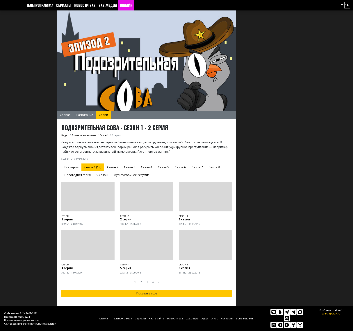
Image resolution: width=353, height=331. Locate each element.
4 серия (67, 268)
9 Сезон (102, 175)
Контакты (227, 318)
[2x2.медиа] (293, 312)
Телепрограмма (39, 5)
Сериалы (63, 5)
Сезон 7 (197, 167)
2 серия (125, 219)
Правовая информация (17, 316)
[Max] (300, 312)
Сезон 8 (214, 167)
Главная (104, 318)
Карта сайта (156, 318)
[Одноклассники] (280, 312)
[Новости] (300, 325)
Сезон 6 (180, 167)
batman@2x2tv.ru (331, 313)
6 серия (184, 268)
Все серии (71, 167)
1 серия (67, 219)
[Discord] (287, 318)
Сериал (65, 115)
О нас (214, 318)
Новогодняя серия (77, 175)
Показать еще (146, 293)
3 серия (184, 219)
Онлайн (126, 5)
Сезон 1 (66, 216)
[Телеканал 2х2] (287, 312)
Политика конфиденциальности (22, 320)
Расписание (84, 115)
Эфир (204, 318)
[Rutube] (273, 325)
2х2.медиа (108, 5)
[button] (342, 5)
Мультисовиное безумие (131, 175)
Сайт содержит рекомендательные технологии (30, 323)
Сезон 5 (163, 167)
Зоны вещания (245, 318)
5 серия (125, 268)
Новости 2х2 (85, 5)
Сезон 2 (112, 167)
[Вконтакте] (273, 312)
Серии (103, 115)
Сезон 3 (129, 167)
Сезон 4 (146, 167)
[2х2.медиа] (287, 325)
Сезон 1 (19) (92, 167)
